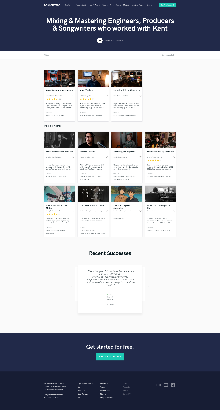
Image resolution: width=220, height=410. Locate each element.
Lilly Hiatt (150, 176)
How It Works (94, 5)
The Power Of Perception (121, 179)
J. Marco (53, 176)
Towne (48, 176)
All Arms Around (85, 179)
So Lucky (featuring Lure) (87, 230)
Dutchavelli (150, 230)
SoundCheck (115, 5)
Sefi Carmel (110, 305)
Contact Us (127, 394)
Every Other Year (118, 176)
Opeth (48, 115)
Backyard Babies (131, 115)
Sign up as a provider (86, 384)
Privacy (125, 391)
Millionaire (99, 115)
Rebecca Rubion (159, 176)
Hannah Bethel (62, 176)
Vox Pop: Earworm (85, 176)
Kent (62, 115)
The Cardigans (55, 115)
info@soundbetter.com (53, 395)
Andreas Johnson (89, 115)
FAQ (79, 397)
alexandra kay (50, 233)
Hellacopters (121, 115)
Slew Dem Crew (165, 230)
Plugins (126, 5)
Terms (125, 384)
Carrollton (168, 176)
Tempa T (157, 230)
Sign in (149, 5)
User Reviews (83, 394)
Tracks (105, 5)
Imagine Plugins (138, 5)
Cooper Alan (61, 230)
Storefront (104, 384)
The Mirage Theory (130, 176)
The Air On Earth (97, 176)
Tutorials (126, 387)
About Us (81, 391)
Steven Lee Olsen (51, 230)
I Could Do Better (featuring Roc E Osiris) (92, 233)
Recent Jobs (81, 5)
